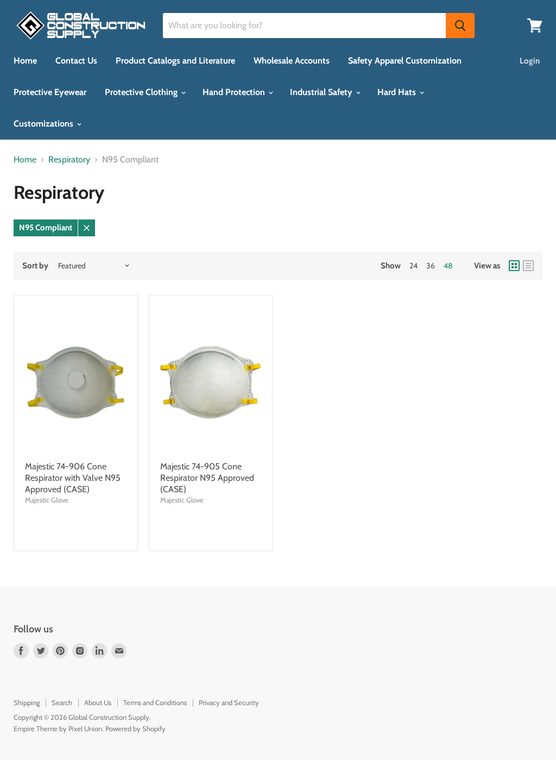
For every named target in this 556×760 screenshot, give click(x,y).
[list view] (528, 265)
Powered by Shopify (135, 728)
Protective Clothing (142, 92)
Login (530, 61)
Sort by (35, 266)
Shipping (27, 702)
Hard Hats (397, 92)
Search (62, 702)
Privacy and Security (229, 702)
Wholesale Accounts (292, 60)
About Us (97, 702)
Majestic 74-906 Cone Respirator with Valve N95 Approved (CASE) (73, 477)
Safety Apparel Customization (405, 60)
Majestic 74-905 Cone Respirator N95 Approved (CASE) (207, 477)
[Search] (460, 25)
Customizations (44, 123)
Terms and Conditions (155, 702)
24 (413, 266)
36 (430, 266)
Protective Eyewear (50, 92)
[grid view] (514, 265)
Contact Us (76, 60)
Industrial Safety (322, 92)
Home (25, 60)
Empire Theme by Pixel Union (58, 728)
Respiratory (69, 160)
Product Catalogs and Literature (175, 60)
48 (448, 266)
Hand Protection (235, 92)
